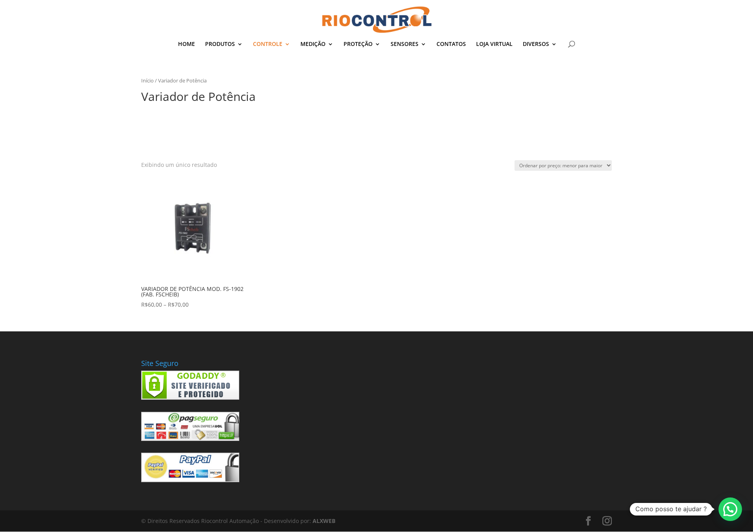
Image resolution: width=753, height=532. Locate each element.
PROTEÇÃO (358, 44)
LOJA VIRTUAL (494, 44)
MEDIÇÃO (313, 44)
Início (147, 80)
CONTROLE (267, 44)
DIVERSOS (536, 44)
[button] (730, 509)
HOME (186, 44)
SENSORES (404, 44)
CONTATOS (451, 44)
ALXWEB (324, 521)
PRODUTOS (220, 44)
